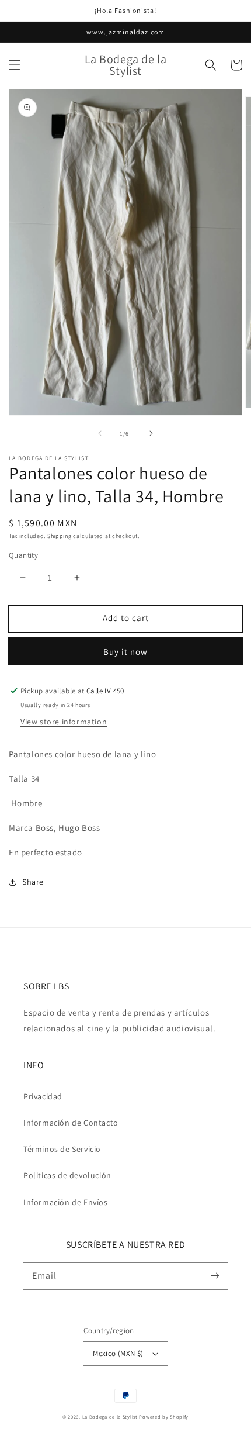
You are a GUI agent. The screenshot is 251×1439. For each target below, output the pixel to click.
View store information (63, 721)
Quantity (23, 555)
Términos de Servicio (62, 1149)
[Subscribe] (215, 1276)
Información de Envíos (65, 1202)
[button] (14, 65)
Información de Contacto (70, 1122)
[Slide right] (151, 433)
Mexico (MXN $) (118, 1353)
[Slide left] (100, 433)
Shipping (59, 536)
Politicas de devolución (67, 1175)
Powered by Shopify (164, 1416)
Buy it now (125, 651)
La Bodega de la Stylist (110, 1416)
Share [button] (33, 881)
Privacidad (42, 1096)
